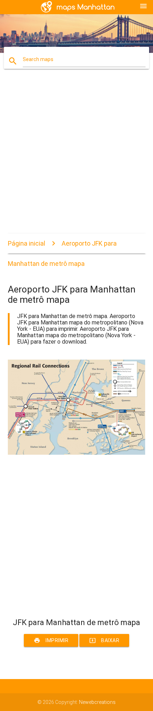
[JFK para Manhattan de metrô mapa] (77, 453)
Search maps (38, 59)
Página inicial (26, 243)
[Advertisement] (76, 157)
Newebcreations (97, 702)
